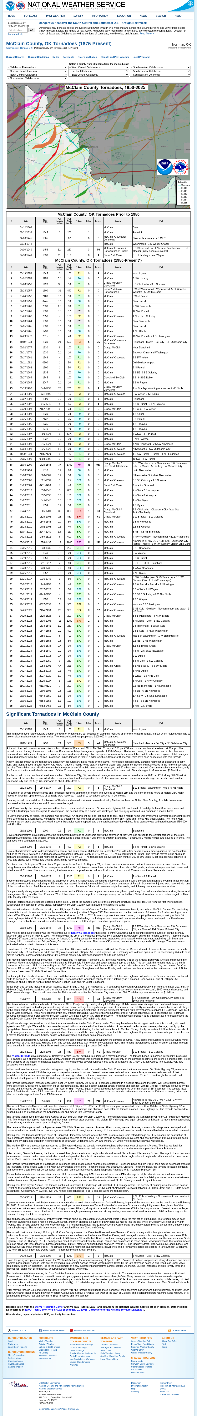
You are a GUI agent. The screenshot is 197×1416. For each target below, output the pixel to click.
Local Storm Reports (17, 1346)
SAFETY (78, 15)
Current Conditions (38, 57)
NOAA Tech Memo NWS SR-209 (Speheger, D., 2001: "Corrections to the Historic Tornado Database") (84, 1309)
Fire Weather (45, 1358)
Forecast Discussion (48, 1355)
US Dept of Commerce (49, 1382)
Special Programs (143, 1357)
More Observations (16, 1355)
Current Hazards (15, 57)
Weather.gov (12, 48)
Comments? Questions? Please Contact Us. (59, 1408)
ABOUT (179, 15)
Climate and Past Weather (115, 57)
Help (133, 1388)
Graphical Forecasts (48, 1349)
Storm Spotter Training (141, 1366)
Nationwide (13, 1344)
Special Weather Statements (83, 1353)
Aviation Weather (46, 1344)
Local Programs (141, 57)
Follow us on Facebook (53, 1330)
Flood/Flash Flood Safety (142, 1344)
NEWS (143, 15)
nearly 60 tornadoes (83, 932)
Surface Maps (14, 1358)
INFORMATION (100, 15)
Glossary (135, 1391)
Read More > (146, 33)
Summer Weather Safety (142, 1346)
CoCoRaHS (136, 1369)
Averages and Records (110, 1347)
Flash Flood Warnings (80, 1356)
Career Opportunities (169, 1394)
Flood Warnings (77, 1350)
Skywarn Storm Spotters (142, 1363)
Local (10, 1341)
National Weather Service (50, 1388)
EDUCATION (124, 15)
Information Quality (139, 1385)
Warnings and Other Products (80, 1339)
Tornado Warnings (78, 1347)
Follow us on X (18, 1330)
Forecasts (68, 57)
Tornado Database (109, 1344)
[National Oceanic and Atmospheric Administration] (9, 6)
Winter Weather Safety (141, 1352)
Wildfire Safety (137, 1349)
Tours (164, 1346)
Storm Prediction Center (49, 1306)
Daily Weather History (110, 1353)
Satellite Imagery (15, 1366)
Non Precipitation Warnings (82, 1359)
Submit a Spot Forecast (49, 1346)
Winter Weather (46, 1341)
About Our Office (169, 1341)
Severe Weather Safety (142, 1341)
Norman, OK (26, 48)
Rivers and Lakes (87, 57)
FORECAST (30, 15)
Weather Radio (138, 1372)
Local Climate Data (109, 1359)
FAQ (164, 1344)
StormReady (137, 1360)
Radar (56, 57)
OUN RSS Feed (179, 1330)
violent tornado (21, 1055)
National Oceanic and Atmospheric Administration (61, 1385)
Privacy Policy (166, 1382)
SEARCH (161, 15)
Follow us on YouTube (83, 1330)
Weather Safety (141, 1338)
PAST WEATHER (55, 15)
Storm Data (105, 1350)
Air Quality (43, 1352)
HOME (11, 15)
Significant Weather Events (112, 1356)
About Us (168, 1338)
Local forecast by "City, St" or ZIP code (18, 24)
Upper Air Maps (15, 1360)
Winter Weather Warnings (81, 1344)
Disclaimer (136, 1382)
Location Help (15, 34)
